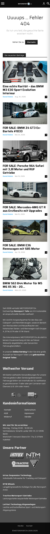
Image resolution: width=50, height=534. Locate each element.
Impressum (29, 413)
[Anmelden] (44, 3)
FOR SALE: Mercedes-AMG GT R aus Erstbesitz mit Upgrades (24, 209)
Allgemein (7, 81)
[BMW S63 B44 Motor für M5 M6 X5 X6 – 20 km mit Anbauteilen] (25, 269)
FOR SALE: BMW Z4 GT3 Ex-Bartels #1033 (22, 129)
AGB (6, 413)
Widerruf (8, 416)
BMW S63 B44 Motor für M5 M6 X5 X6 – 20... (22, 285)
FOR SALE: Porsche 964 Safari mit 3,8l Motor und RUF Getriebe (23, 169)
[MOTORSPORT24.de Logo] (25, 3)
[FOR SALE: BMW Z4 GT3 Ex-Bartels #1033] (25, 113)
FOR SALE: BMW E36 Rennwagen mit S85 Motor (21, 247)
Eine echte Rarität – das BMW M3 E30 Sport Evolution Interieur (23, 89)
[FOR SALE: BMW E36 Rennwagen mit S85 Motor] (25, 231)
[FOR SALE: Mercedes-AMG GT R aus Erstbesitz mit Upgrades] (25, 193)
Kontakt (7, 409)
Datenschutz (30, 409)
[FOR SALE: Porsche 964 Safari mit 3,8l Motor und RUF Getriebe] (25, 151)
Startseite (31, 42)
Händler (27, 416)
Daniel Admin (8, 97)
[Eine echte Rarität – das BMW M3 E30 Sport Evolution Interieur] (25, 72)
